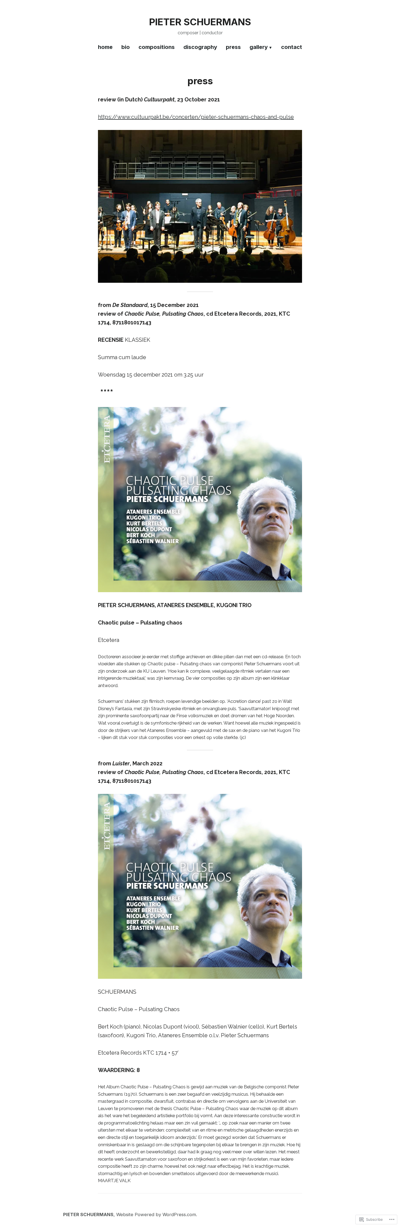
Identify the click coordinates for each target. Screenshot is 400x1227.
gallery (259, 47)
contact (291, 47)
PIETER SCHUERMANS (200, 21)
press (233, 47)
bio (125, 47)
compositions (157, 47)
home (105, 47)
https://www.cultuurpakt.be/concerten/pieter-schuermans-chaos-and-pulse (196, 117)
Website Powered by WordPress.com (156, 1214)
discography (200, 47)
